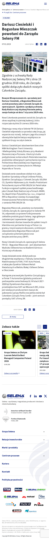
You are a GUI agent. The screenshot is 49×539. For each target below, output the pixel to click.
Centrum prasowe (18, 10)
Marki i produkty (10, 447)
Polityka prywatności (12, 479)
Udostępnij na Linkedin (41, 44)
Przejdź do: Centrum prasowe (15, 12)
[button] (11, 4)
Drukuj (14, 317)
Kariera (5, 463)
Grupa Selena (8, 431)
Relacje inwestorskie (12, 439)
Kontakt (6, 471)
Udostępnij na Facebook (36, 44)
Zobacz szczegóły (11, 373)
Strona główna (6, 10)
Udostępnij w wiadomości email (45, 44)
